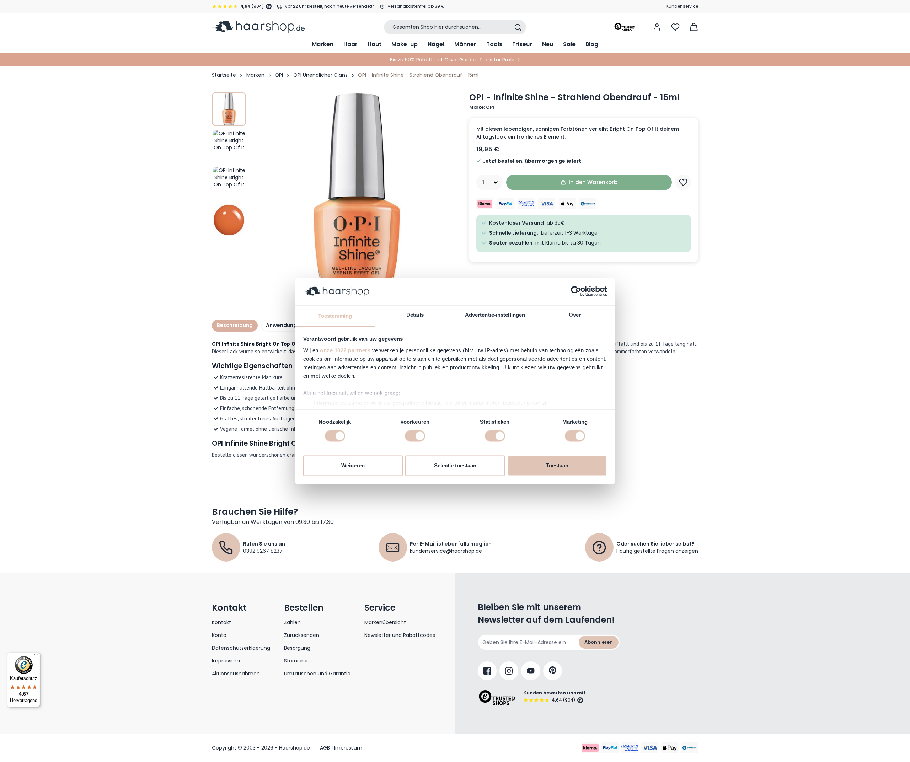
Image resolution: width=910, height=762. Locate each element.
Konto (219, 635)
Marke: (481, 107)
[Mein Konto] (657, 27)
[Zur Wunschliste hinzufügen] (683, 182)
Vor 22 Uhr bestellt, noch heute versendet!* (329, 6)
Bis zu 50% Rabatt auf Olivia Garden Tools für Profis (453, 59)
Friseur (522, 44)
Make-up (404, 44)
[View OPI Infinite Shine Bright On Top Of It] (229, 109)
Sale (569, 44)
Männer (465, 44)
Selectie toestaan (455, 465)
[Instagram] (508, 670)
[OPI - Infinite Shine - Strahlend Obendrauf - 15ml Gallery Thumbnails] (229, 164)
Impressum (226, 660)
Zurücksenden (301, 635)
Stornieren (297, 660)
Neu (547, 44)
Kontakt (221, 622)
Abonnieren (598, 642)
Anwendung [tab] (281, 325)
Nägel (436, 44)
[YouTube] (530, 670)
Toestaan (557, 465)
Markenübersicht (385, 622)
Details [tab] (415, 315)
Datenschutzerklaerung (241, 647)
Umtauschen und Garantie (317, 673)
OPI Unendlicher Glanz (320, 75)
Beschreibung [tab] (235, 325)
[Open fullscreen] (357, 197)
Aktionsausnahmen (236, 673)
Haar (350, 44)
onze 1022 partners (345, 350)
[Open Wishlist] (675, 27)
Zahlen (292, 622)
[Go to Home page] (258, 27)
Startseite (224, 75)
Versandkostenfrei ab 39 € (416, 6)
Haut (374, 44)
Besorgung (297, 647)
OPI (279, 75)
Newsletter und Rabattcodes (399, 635)
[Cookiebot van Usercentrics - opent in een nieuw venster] (576, 291)
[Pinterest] (552, 670)
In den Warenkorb (593, 182)
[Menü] (36, 656)
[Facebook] (487, 670)
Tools (494, 44)
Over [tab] (575, 315)
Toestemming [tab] (335, 316)
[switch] (415, 436)
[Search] (518, 27)
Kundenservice (682, 6)
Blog (591, 44)
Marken (322, 44)
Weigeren (353, 465)
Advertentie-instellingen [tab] (495, 315)
